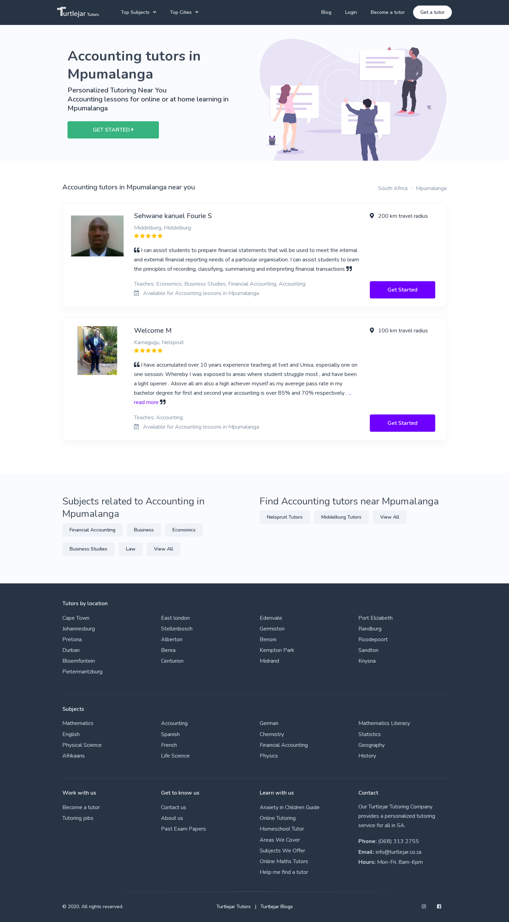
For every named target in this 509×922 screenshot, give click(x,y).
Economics (184, 530)
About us (172, 818)
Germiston (272, 629)
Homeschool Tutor (282, 829)
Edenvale (271, 618)
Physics (269, 756)
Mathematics (77, 723)
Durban (71, 650)
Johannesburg (78, 629)
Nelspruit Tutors (285, 517)
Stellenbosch (177, 629)
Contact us (173, 807)
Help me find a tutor (284, 872)
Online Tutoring (278, 818)
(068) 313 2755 (398, 841)
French (169, 745)
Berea (168, 650)
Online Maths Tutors (284, 861)
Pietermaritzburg (82, 671)
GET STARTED (112, 130)
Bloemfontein (78, 661)
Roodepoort (373, 639)
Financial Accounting (92, 530)
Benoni (268, 639)
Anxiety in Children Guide (290, 807)
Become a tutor (388, 12)
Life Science (175, 756)
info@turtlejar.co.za (398, 852)
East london (175, 618)
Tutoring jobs (77, 818)
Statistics (369, 734)
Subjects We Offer (282, 850)
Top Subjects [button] (135, 12)
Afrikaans (73, 756)
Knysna (367, 661)
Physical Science (82, 745)
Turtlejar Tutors (233, 906)
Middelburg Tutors (341, 517)
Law (130, 549)
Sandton (368, 650)
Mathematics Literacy (384, 723)
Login (351, 12)
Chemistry (272, 734)
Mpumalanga (431, 188)
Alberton (171, 639)
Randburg (370, 629)
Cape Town (75, 618)
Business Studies (88, 549)
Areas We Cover (280, 840)
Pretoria (72, 639)
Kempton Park (277, 650)
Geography (371, 745)
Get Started (402, 290)
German (269, 723)
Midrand (269, 661)
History (367, 756)
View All (163, 549)
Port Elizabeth (375, 618)
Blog (326, 12)
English (71, 734)
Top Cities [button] (181, 12)
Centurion (172, 661)
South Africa (393, 188)
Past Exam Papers (183, 829)
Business (144, 530)
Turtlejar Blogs (276, 906)
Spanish (170, 734)
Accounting (174, 723)
